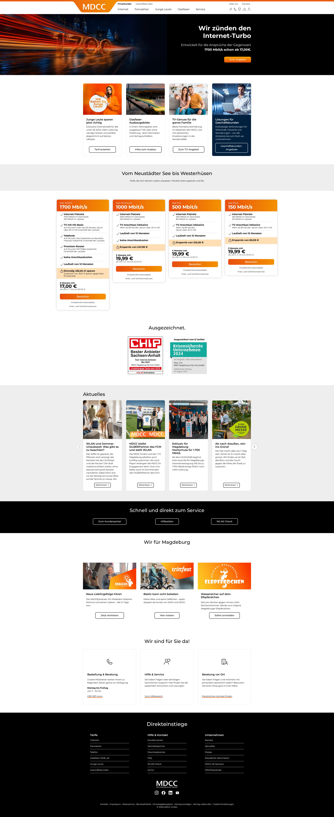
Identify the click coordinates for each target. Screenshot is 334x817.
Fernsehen (142, 9)
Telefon (94, 752)
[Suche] (230, 9)
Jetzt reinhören (109, 615)
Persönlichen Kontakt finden (217, 696)
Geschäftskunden (144, 4)
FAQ (150, 758)
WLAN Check (224, 521)
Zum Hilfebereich (154, 696)
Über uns (233, 4)
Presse (208, 752)
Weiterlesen (101, 485)
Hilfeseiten (167, 521)
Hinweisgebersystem (163, 804)
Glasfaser (184, 9)
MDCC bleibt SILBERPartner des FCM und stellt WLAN (145, 447)
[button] (254, 446)
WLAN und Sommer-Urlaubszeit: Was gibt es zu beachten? (102, 447)
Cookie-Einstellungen (223, 804)
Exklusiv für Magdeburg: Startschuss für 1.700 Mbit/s (186, 448)
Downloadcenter (156, 752)
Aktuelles (210, 746)
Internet (123, 9)
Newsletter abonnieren (217, 758)
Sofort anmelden (224, 615)
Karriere (246, 4)
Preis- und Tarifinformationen (82, 306)
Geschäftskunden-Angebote (231, 148)
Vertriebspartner (156, 746)
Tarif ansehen (102, 149)
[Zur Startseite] (94, 11)
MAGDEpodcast (213, 770)
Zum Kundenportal (109, 521)
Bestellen (83, 296)
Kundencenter (155, 740)
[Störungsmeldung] (244, 9)
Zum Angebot (237, 59)
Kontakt (104, 804)
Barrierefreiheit (143, 804)
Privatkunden (125, 4)
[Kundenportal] (249, 9)
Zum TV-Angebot (188, 149)
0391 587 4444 (94, 696)
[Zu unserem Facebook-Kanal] (163, 792)
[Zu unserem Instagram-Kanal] (157, 792)
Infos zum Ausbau (145, 149)
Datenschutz (128, 804)
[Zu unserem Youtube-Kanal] (177, 792)
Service (200, 9)
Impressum (115, 804)
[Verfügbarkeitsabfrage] (239, 9)
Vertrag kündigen (183, 804)
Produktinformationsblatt (83, 302)
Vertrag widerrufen (202, 804)
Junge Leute (163, 9)
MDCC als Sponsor (214, 764)
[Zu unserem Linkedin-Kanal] (170, 792)
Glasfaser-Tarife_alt (99, 758)
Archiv (151, 770)
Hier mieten (167, 615)
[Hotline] (235, 9)
